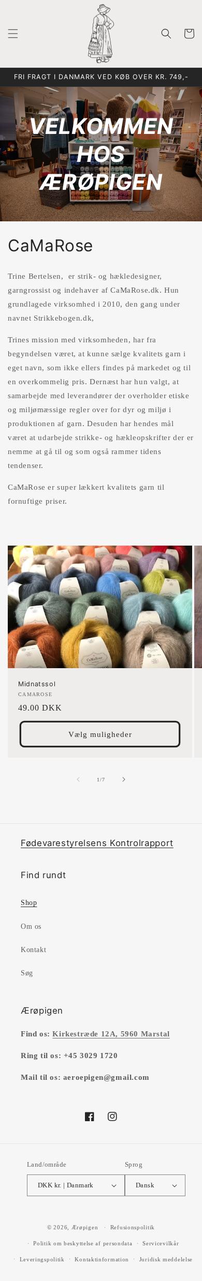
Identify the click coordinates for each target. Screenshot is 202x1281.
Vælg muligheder (100, 734)
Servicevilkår (160, 1243)
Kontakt (33, 950)
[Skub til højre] (123, 779)
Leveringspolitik (42, 1259)
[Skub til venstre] (78, 779)
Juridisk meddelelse (166, 1259)
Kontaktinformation (102, 1259)
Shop (29, 903)
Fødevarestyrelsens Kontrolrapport (97, 843)
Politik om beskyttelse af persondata (82, 1243)
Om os (31, 926)
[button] (13, 33)
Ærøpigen (84, 1227)
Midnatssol (36, 684)
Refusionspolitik (132, 1227)
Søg (27, 973)
